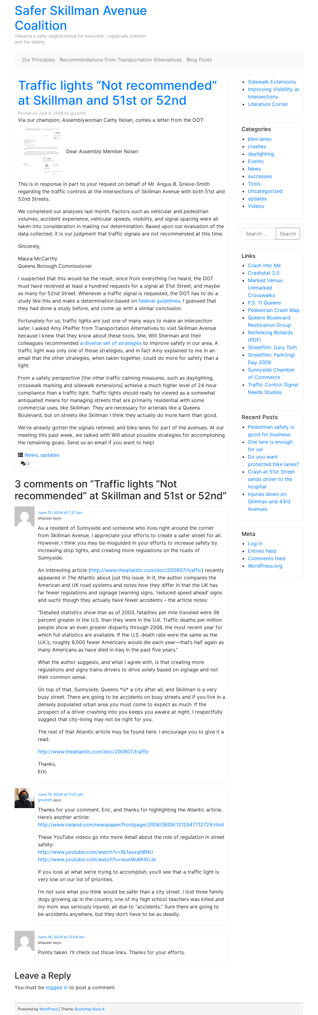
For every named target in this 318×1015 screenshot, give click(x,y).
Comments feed (266, 558)
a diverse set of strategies (111, 343)
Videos (256, 206)
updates (49, 455)
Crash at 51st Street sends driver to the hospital (271, 479)
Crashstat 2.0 (263, 273)
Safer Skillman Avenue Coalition (81, 18)
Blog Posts (199, 60)
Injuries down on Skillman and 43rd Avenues (269, 501)
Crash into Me (264, 265)
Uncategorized (265, 191)
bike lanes (259, 139)
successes (260, 176)
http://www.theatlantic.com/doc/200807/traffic (146, 570)
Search (288, 234)
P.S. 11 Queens (264, 302)
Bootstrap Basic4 (90, 1009)
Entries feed (262, 551)
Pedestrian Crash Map (274, 310)
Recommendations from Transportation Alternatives (121, 60)
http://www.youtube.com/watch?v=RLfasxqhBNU (95, 852)
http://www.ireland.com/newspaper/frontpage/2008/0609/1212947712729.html (131, 824)
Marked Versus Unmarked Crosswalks (265, 287)
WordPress (48, 1009)
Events (256, 161)
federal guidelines (159, 301)
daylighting (261, 154)
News (31, 455)
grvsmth (78, 113)
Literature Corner (268, 104)
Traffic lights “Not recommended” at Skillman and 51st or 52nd (117, 93)
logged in (57, 987)
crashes (257, 146)
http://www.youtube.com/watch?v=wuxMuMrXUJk (97, 859)
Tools (254, 184)
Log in (255, 543)
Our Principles (38, 60)
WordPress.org (265, 566)
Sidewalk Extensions (272, 82)
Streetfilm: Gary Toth (272, 347)
